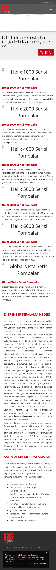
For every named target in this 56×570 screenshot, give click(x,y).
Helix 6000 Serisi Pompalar (19, 241)
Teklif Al (46, 52)
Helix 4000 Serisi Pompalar (19, 164)
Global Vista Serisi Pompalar (20, 282)
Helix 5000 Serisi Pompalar (19, 205)
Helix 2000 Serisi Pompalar (19, 124)
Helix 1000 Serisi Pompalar (19, 87)
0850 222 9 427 (47, 2)
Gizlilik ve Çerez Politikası (25, 559)
